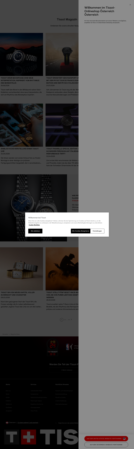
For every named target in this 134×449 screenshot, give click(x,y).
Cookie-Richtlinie (34, 225)
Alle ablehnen (35, 231)
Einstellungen (97, 231)
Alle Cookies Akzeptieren (80, 231)
